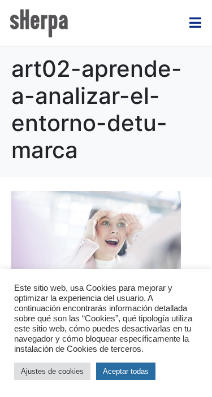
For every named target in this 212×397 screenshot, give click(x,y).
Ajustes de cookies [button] (52, 371)
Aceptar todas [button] (126, 371)
